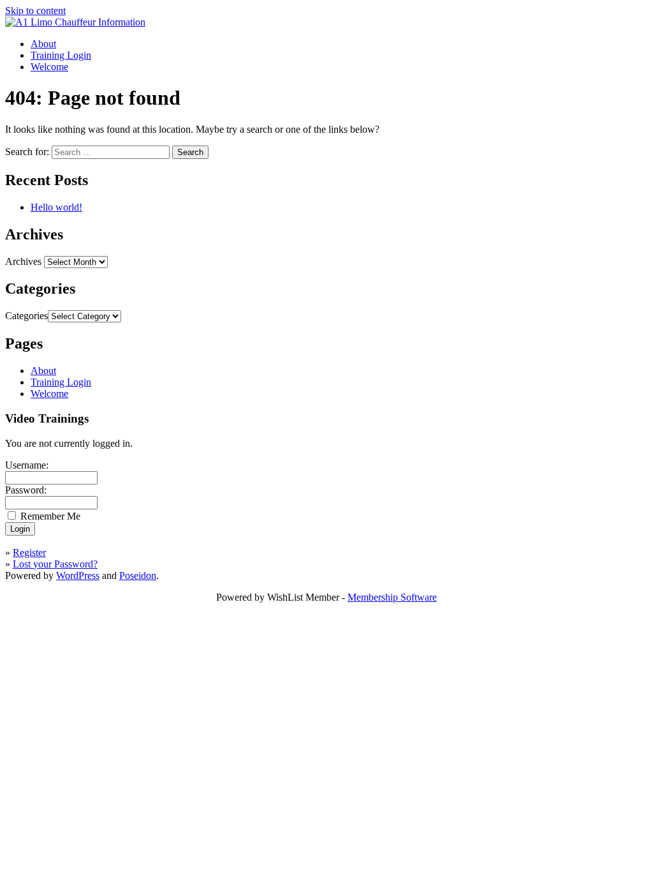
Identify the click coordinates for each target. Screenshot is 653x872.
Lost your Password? (55, 564)
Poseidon (137, 575)
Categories (26, 315)
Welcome (49, 66)
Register (29, 552)
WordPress (77, 575)
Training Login (61, 55)
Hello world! (56, 207)
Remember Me (50, 516)
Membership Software (392, 597)
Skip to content (35, 10)
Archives (23, 261)
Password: (26, 490)
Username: (26, 465)
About (43, 43)
